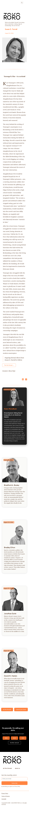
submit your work (21, 709)
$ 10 (23, 738)
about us (17, 768)
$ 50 (6, 738)
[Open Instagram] (26, 380)
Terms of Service (5, 796)
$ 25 (14, 738)
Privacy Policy (17, 786)
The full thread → (9, 365)
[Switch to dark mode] (22, 2)
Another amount (14, 742)
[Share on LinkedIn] (22, 379)
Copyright (3, 799)
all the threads (7, 709)
